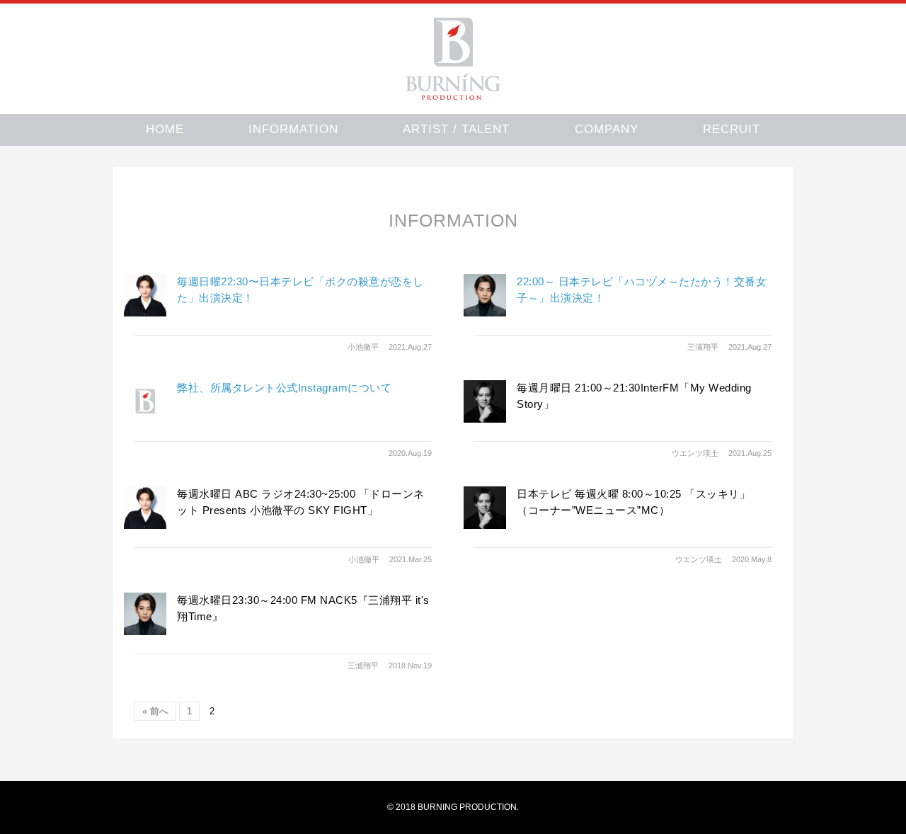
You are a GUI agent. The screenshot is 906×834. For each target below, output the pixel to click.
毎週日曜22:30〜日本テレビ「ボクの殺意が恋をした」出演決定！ (300, 289)
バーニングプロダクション (453, 59)
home (165, 129)
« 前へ (155, 711)
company (606, 129)
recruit (731, 129)
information (293, 129)
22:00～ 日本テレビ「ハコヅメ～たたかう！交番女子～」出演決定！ (642, 289)
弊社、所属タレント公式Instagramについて (284, 388)
